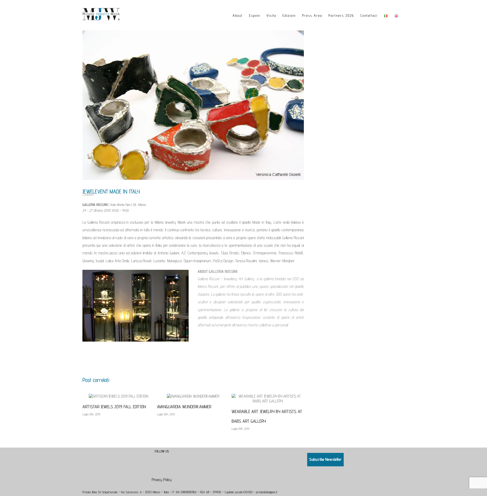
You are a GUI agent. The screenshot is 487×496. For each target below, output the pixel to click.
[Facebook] (158, 457)
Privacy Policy (162, 479)
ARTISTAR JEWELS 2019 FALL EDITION (114, 406)
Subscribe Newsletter (325, 459)
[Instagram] (165, 457)
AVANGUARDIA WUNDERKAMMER (184, 406)
